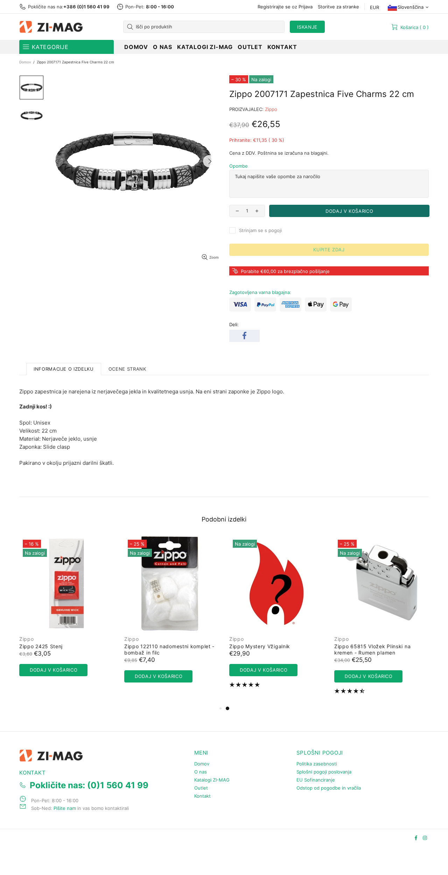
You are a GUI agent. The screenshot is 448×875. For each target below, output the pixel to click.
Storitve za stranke (338, 6)
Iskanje (307, 27)
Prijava (306, 6)
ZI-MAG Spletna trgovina (52, 27)
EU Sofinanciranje (315, 780)
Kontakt (202, 796)
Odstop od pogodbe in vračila (328, 788)
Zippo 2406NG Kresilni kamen (139, 646)
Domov (25, 62)
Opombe (238, 166)
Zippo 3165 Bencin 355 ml (240, 646)
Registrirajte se (274, 6)
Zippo (271, 109)
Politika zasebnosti (316, 763)
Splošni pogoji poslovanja (323, 772)
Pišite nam (65, 808)
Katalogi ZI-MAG (212, 780)
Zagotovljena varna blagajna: (260, 292)
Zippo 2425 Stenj (334, 646)
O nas (200, 772)
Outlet (201, 788)
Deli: (234, 324)
